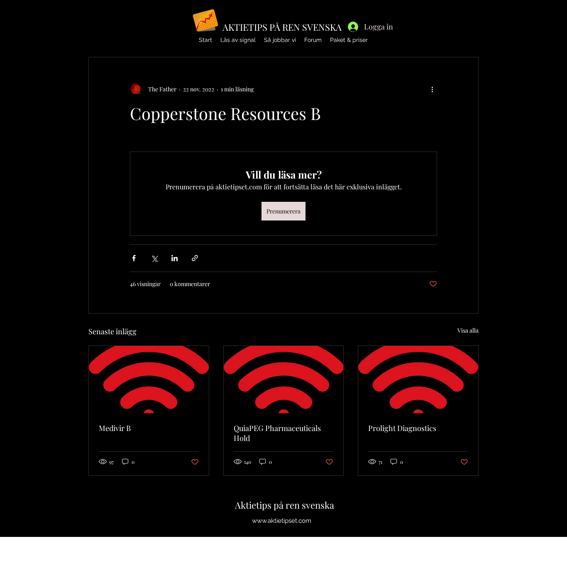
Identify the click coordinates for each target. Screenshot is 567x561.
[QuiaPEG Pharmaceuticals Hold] (284, 379)
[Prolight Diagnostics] (418, 379)
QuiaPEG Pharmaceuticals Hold (277, 433)
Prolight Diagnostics (402, 428)
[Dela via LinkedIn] (174, 258)
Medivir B (115, 428)
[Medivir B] (149, 379)
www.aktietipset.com (281, 520)
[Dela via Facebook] (134, 258)
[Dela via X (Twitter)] (154, 258)
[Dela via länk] (195, 258)
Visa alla (468, 330)
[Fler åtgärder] (432, 89)
